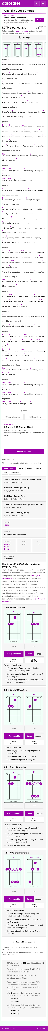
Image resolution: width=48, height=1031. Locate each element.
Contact (43, 1028)
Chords (29, 654)
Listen (14, 646)
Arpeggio (38, 654)
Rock (6, 549)
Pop (6, 544)
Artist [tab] (21, 468)
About (37, 1028)
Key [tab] (5, 473)
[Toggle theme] (37, 3)
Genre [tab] (38, 468)
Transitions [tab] (15, 473)
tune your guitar (22, 31)
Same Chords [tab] (9, 468)
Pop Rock (8, 545)
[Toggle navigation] (43, 3)
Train (6, 525)
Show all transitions (24, 942)
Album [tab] (29, 468)
